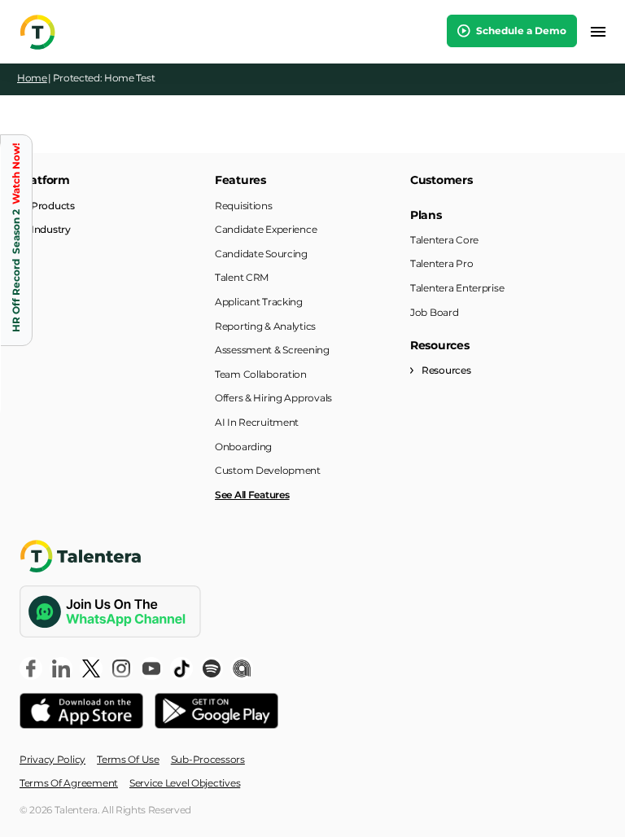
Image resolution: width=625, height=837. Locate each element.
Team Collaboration (261, 374)
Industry (51, 229)
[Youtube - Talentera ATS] (151, 668)
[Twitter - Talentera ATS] (91, 668)
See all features (252, 495)
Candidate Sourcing (261, 254)
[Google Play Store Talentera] (216, 711)
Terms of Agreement (69, 783)
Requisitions (244, 205)
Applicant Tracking (259, 302)
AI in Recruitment (257, 422)
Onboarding (243, 446)
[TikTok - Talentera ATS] (181, 668)
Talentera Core (444, 240)
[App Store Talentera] (81, 711)
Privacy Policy (52, 759)
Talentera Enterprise (457, 288)
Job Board (434, 312)
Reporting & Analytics (265, 326)
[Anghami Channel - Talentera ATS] (241, 668)
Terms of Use (128, 759)
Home (32, 78)
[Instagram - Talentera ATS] (121, 668)
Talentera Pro (441, 263)
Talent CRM (242, 277)
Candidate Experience (266, 229)
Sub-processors (208, 759)
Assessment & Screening (272, 350)
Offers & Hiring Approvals (273, 398)
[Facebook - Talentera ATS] (31, 668)
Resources (446, 370)
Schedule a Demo (520, 30)
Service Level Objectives (184, 783)
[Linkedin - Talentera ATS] (61, 668)
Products (53, 205)
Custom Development (268, 470)
